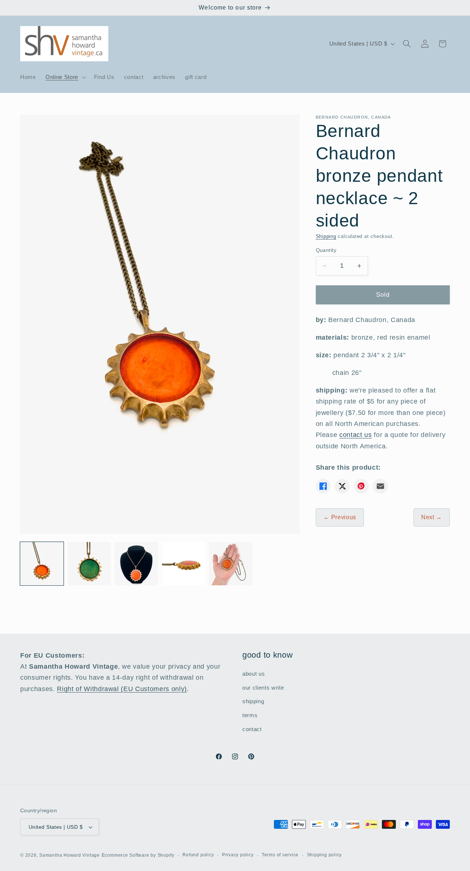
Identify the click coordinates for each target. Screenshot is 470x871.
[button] (65, 77)
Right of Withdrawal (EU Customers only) (122, 689)
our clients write (263, 687)
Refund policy (198, 854)
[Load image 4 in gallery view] (183, 563)
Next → (431, 517)
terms (249, 715)
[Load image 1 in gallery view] (42, 563)
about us (253, 674)
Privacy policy (238, 854)
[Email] (380, 486)
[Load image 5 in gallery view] (230, 563)
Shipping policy (324, 854)
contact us (355, 435)
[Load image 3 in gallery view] (136, 563)
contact (252, 729)
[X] (342, 486)
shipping (253, 701)
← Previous (340, 517)
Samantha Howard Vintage (69, 855)
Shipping (326, 236)
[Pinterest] (361, 486)
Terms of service (280, 854)
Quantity (326, 250)
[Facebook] (323, 486)
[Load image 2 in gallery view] (89, 563)
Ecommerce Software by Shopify (138, 855)
